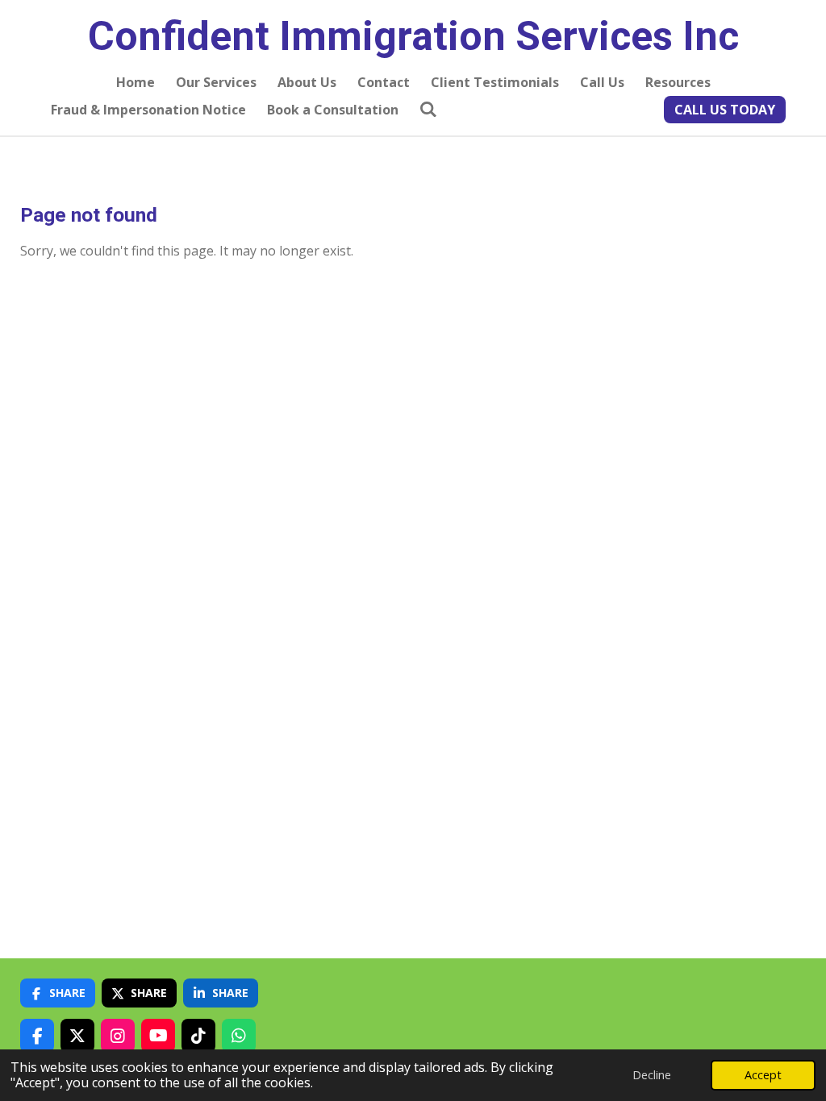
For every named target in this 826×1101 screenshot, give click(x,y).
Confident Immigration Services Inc (413, 36)
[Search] (428, 109)
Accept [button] (763, 1074)
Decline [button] (651, 1074)
